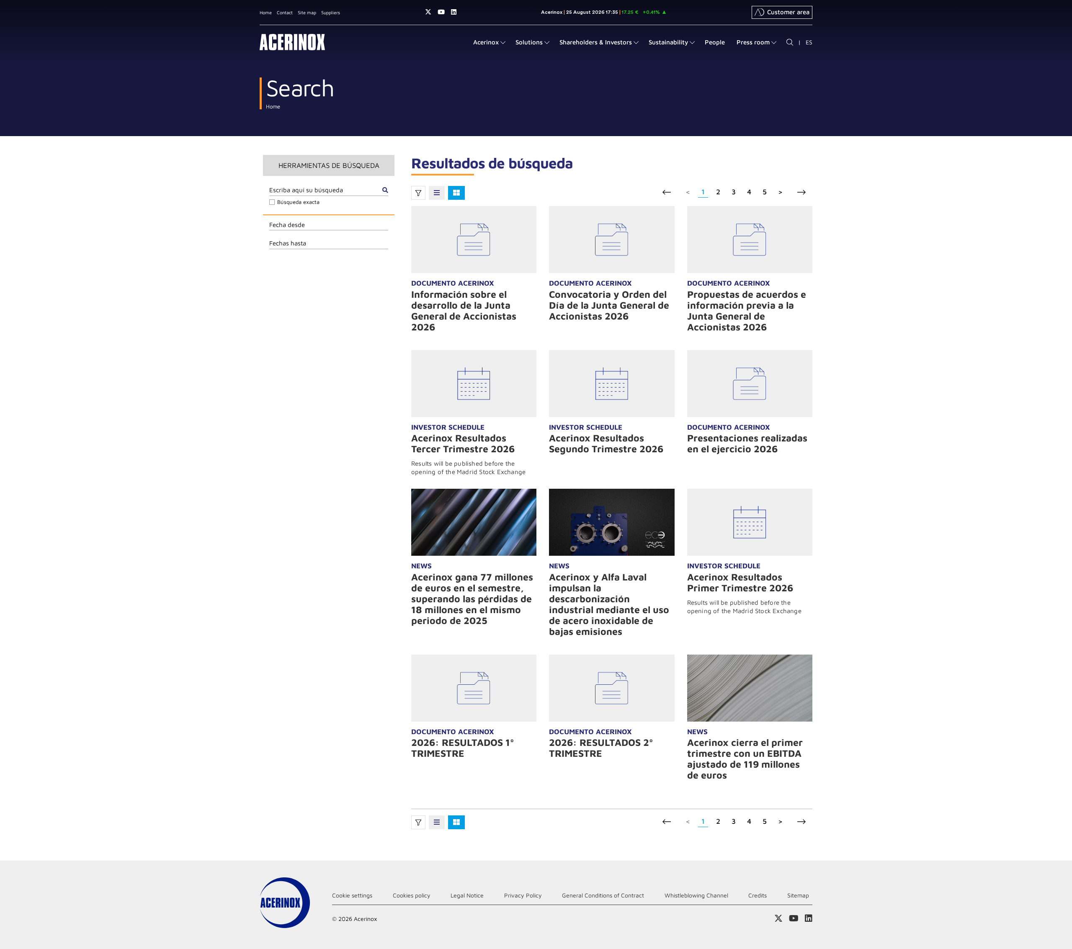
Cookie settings (352, 895)
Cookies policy (411, 895)
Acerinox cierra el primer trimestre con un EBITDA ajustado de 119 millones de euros (745, 759)
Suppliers (330, 12)
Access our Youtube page (441, 12)
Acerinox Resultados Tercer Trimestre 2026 (463, 443)
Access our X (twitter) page (428, 12)
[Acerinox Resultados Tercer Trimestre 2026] (473, 383)
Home (266, 12)
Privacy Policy (523, 895)
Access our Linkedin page (453, 12)
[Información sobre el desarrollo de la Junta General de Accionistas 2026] (473, 239)
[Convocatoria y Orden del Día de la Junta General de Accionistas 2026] (611, 239)
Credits (757, 895)
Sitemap (798, 895)
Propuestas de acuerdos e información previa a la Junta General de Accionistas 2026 (746, 311)
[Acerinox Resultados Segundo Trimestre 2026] (611, 383)
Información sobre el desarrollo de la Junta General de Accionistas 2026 (463, 311)
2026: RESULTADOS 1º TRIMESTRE (462, 748)
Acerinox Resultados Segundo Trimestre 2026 (606, 443)
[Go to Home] (292, 42)
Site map (307, 12)
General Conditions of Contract (603, 895)
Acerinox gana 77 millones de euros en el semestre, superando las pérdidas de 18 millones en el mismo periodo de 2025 (472, 598)
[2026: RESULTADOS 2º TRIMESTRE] (611, 688)
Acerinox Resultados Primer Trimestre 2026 (740, 582)
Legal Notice (467, 895)
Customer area (788, 11)
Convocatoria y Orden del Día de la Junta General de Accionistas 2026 (609, 305)
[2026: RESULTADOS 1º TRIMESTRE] (473, 688)
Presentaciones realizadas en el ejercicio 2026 (747, 443)
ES (809, 42)
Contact (285, 12)
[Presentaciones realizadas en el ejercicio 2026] (749, 383)
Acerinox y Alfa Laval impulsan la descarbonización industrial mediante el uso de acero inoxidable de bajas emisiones (609, 604)
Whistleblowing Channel (696, 895)
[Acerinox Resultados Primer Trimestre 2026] (749, 522)
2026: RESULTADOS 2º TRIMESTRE (601, 748)
